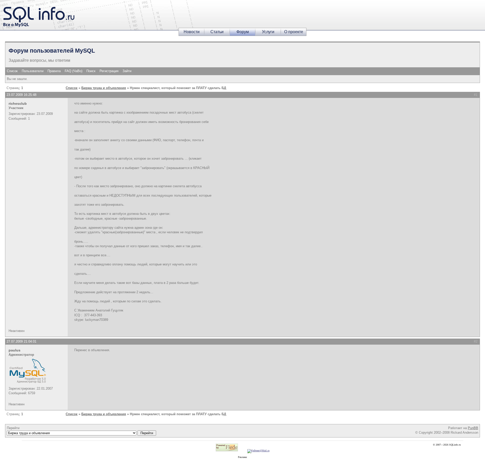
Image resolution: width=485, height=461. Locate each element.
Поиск (90, 71)
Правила (54, 71)
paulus (14, 350)
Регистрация (109, 71)
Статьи (217, 32)
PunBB (473, 428)
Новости (192, 32)
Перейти (13, 428)
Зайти (127, 71)
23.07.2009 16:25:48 (21, 95)
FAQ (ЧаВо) (73, 71)
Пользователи (32, 71)
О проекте (293, 32)
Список (12, 71)
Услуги (268, 32)
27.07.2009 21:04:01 (21, 341)
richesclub (18, 103)
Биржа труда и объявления (103, 88)
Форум (242, 32)
